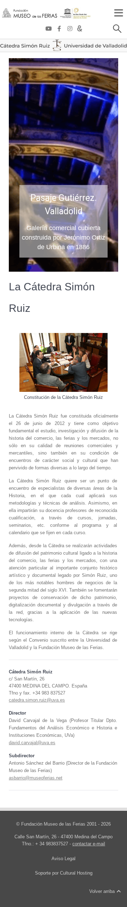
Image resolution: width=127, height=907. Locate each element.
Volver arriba (102, 891)
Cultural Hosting (76, 873)
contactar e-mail (88, 843)
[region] (63, 165)
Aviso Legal (63, 858)
